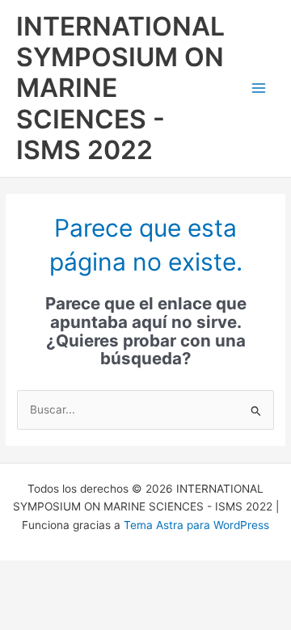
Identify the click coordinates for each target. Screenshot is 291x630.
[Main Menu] (259, 88)
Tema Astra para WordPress (196, 525)
